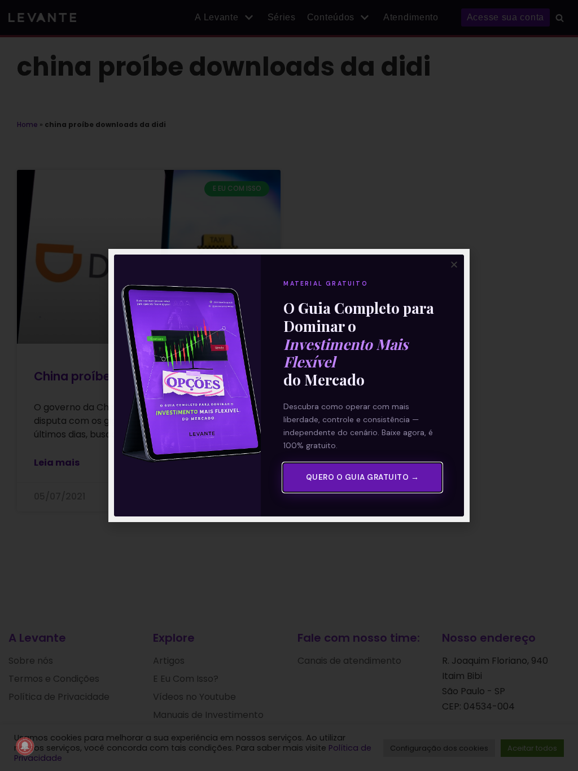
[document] (289, 385)
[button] (454, 264)
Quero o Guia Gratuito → (362, 477)
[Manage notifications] (25, 746)
